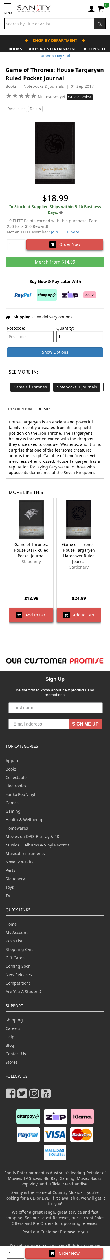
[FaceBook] (11, 1096)
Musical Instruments (25, 853)
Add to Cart (34, 614)
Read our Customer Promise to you (55, 1231)
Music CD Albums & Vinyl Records (37, 845)
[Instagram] (35, 1096)
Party (10, 870)
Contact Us (16, 1053)
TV (8, 895)
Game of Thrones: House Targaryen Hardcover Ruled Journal (79, 553)
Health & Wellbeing (24, 819)
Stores (11, 1062)
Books (15, 48)
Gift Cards (15, 957)
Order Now (68, 244)
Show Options (55, 352)
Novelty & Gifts (20, 861)
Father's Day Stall (55, 56)
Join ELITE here (65, 232)
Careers (13, 1028)
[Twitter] (23, 1096)
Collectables (17, 777)
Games (12, 802)
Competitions (18, 983)
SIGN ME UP (85, 724)
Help (10, 1036)
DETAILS (44, 408)
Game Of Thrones (30, 387)
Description (16, 108)
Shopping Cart (19, 949)
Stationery (15, 878)
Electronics (16, 786)
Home (11, 924)
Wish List (14, 941)
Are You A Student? (23, 991)
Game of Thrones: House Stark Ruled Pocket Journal (31, 550)
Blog (10, 1045)
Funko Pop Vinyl (20, 794)
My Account (17, 932)
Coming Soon (18, 966)
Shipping (14, 1020)
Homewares (17, 828)
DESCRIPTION (20, 408)
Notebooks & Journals (76, 387)
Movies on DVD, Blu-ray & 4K (32, 836)
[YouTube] (47, 1096)
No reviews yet (52, 96)
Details (35, 108)
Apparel (13, 760)
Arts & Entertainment (53, 48)
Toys (10, 887)
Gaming (13, 811)
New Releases (19, 974)
